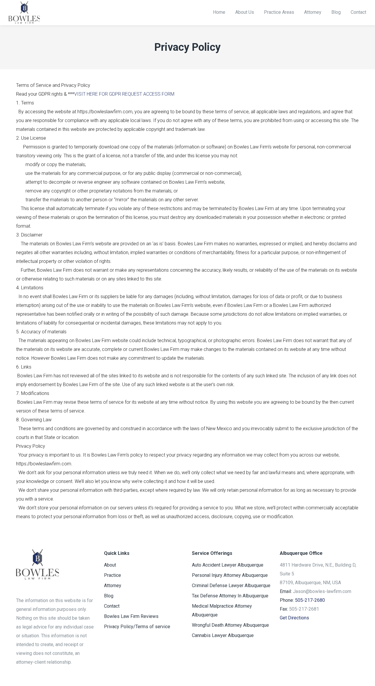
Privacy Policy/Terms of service (137, 626)
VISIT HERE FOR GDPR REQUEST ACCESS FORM (124, 94)
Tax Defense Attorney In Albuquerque (230, 596)
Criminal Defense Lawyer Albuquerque (231, 585)
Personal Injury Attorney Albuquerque (230, 575)
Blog (108, 596)
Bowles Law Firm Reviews (131, 616)
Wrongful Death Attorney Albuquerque (230, 625)
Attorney (112, 585)
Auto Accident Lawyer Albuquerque (227, 565)
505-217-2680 (310, 600)
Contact (112, 606)
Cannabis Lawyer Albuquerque (223, 635)
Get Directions (294, 618)
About (110, 565)
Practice (112, 575)
